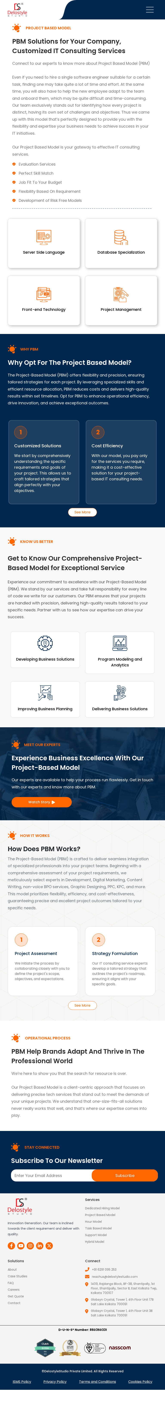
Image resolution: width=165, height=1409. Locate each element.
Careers (14, 1289)
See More (82, 512)
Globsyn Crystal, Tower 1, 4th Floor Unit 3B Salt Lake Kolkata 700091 (122, 1313)
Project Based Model (100, 1215)
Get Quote (16, 1296)
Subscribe (124, 1175)
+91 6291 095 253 (104, 1269)
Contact (14, 1303)
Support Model (96, 1235)
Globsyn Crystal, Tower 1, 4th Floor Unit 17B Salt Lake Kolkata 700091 (122, 1301)
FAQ (11, 1283)
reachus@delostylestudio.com (115, 1277)
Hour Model (93, 1221)
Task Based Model (98, 1228)
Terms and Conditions (97, 1381)
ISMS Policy (22, 1381)
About (12, 1269)
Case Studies (17, 1276)
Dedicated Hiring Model (102, 1208)
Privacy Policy (55, 1381)
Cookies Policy (140, 1381)
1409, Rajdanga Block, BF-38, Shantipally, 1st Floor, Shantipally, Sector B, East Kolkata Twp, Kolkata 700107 (124, 1288)
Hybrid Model (94, 1242)
